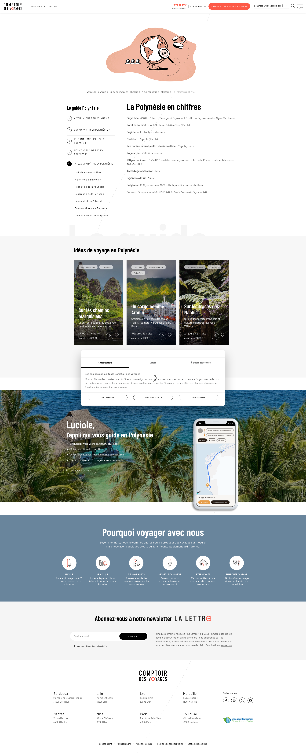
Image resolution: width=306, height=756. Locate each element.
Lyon (143, 693)
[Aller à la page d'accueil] (14, 6)
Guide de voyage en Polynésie (124, 92)
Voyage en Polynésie (96, 92)
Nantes (58, 714)
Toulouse (190, 714)
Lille (100, 693)
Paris (144, 714)
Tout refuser (107, 397)
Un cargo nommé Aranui (151, 315)
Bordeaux (60, 693)
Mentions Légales (144, 743)
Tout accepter (198, 397)
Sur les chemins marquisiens (97, 317)
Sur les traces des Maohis (202, 315)
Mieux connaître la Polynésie (155, 92)
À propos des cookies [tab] (201, 362)
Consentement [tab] (105, 362)
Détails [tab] (153, 362)
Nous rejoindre (124, 743)
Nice (100, 714)
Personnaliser (152, 397)
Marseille (190, 693)
